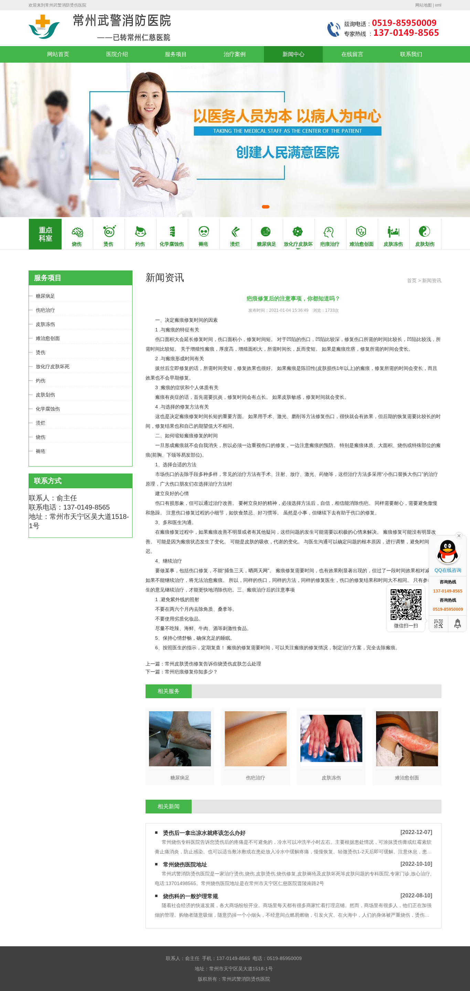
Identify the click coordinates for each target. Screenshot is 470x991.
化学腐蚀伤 (48, 409)
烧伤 (40, 437)
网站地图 (423, 5)
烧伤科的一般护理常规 (190, 896)
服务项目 (176, 54)
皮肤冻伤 (45, 324)
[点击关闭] (459, 535)
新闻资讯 (431, 280)
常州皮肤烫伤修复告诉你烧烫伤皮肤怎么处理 (213, 664)
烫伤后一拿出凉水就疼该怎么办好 (204, 833)
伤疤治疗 (45, 310)
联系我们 (411, 54)
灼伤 (40, 380)
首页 (412, 280)
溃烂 (40, 423)
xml (438, 5)
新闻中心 (293, 54)
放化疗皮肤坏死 (53, 366)
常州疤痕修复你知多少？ (191, 671)
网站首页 (58, 54)
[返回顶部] (458, 624)
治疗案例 (235, 54)
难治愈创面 (48, 338)
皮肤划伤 (45, 394)
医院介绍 (117, 54)
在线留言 (352, 54)
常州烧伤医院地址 (185, 864)
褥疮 (40, 451)
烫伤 (40, 352)
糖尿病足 (45, 296)
